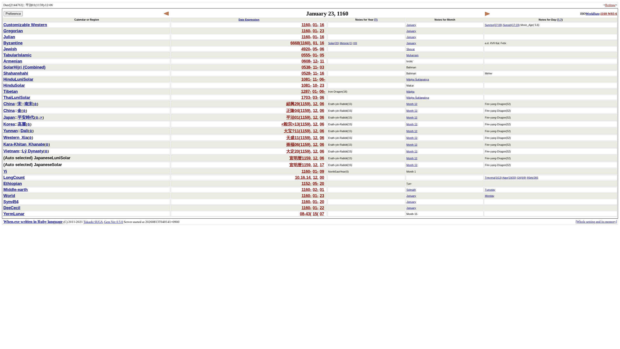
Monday (489, 195)
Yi (5, 171)
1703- (306, 97)
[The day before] (166, 13)
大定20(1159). (299, 151)
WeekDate (592, 14)
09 (322, 171)
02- (315, 189)
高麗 (22, 124)
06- (322, 79)
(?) (376, 19)
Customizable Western (25, 25)
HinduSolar (14, 85)
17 (322, 165)
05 (322, 55)
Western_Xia (15, 137)
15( (315, 214)
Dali (24, 130)
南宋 (28, 104)
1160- (306, 25)
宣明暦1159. (300, 158)
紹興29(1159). (299, 104)
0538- (307, 67)
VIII (355, 43)
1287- (306, 91)
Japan (9, 117)
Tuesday (490, 189)
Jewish (10, 49)
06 (322, 49)
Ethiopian (12, 183)
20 (322, 183)
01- (315, 25)
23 (322, 31)
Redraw (610, 5)
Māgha (410, 91)
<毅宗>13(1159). (296, 124)
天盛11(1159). (299, 137)
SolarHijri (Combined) (24, 67)
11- (315, 67)
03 (322, 67)
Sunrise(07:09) (493, 25)
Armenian (12, 61)
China (9, 104)
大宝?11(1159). (298, 131)
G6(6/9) (521, 177)
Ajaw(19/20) (509, 177)
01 (322, 189)
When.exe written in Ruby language (32, 222)
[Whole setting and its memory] (596, 221)
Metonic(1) (346, 43)
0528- (307, 73)
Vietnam (11, 151)
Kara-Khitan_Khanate (23, 144)
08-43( (305, 214)
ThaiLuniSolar (16, 97)
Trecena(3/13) (493, 177)
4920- (306, 49)
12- (316, 61)
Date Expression (249, 19)
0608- (307, 61)
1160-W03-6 (608, 14)
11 (322, 61)
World (9, 195)
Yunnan (10, 130)
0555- (306, 55)
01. (315, 43)
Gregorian (13, 31)
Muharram (412, 55)
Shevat (410, 49)
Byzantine (13, 43)
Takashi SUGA (93, 222)
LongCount (14, 177)
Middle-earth (15, 189)
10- (315, 85)
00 (322, 177)
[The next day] (487, 13)
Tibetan (10, 91)
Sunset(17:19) (511, 25)
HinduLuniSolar (18, 79)
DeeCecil (11, 208)
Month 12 (411, 104)
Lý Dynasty (32, 151)
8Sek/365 (532, 177)
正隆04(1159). (299, 110)
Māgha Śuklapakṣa (417, 79)
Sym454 (10, 201)
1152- (306, 183)
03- (315, 97)
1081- (306, 79)
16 (322, 25)
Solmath (411, 189)
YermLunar (13, 214)
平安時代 (26, 117)
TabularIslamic (17, 55)
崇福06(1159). (299, 144)
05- (315, 49)
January (411, 25)
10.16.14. (303, 177)
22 (322, 208)
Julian (9, 37)
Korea (9, 124)
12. (315, 104)
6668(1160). (301, 43)
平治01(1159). (299, 117)
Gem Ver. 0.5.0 (113, 222)
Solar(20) (333, 43)
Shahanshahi (15, 73)
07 (322, 214)
